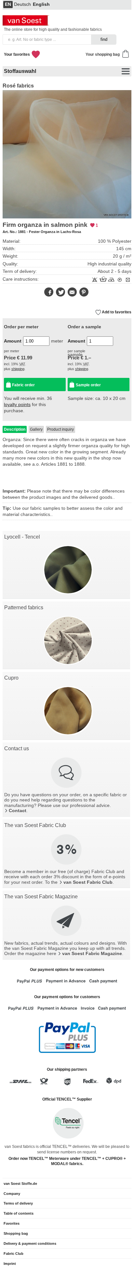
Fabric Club (13, 1253)
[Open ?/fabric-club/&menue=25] (66, 849)
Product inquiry (60, 429)
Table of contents (19, 1213)
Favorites (12, 1223)
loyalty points (17, 404)
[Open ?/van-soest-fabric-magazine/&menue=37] (66, 920)
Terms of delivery (18, 1203)
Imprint (10, 1264)
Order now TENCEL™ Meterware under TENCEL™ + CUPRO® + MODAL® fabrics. (67, 1161)
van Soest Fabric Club (88, 882)
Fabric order (23, 385)
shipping (17, 369)
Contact (17, 810)
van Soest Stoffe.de (20, 1183)
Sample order (88, 385)
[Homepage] (27, 24)
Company (12, 1194)
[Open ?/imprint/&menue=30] (66, 772)
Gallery (36, 429)
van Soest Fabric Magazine (92, 953)
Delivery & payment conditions (30, 1243)
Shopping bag (16, 1233)
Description (14, 429)
